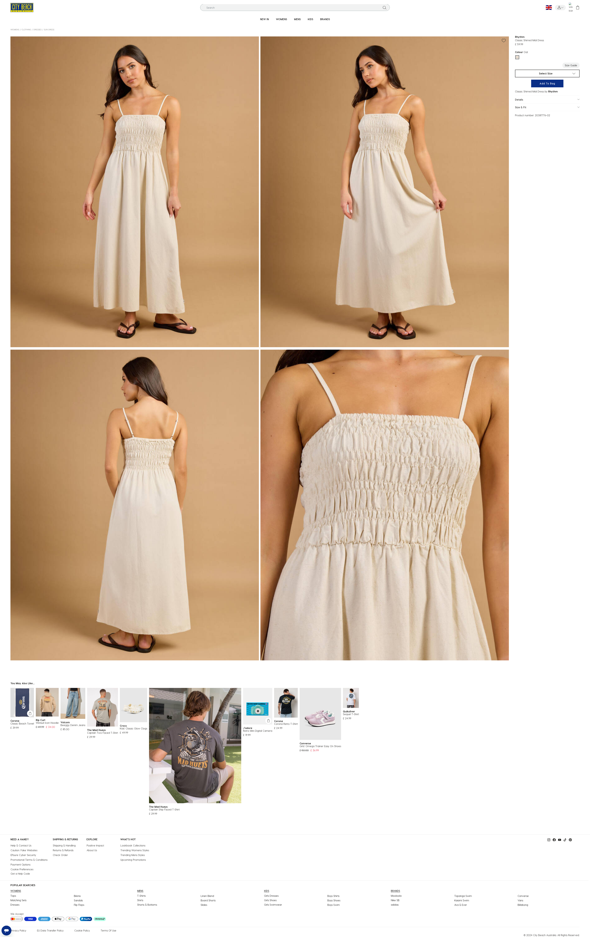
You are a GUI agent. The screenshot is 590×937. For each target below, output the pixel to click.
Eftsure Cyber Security (23, 855)
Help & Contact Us (21, 845)
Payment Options (20, 864)
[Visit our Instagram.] (548, 839)
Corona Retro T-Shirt (286, 723)
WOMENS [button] (281, 19)
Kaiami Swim (461, 900)
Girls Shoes (270, 900)
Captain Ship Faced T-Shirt (164, 809)
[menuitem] (264, 19)
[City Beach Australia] (21, 7)
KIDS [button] (310, 19)
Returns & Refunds (63, 850)
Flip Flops (79, 904)
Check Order (60, 855)
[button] (560, 7)
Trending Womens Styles (134, 850)
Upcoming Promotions (133, 859)
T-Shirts (141, 895)
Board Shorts (208, 900)
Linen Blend (207, 895)
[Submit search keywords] (384, 8)
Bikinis (77, 895)
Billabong (523, 904)
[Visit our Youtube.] (559, 839)
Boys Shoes (333, 900)
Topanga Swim (463, 895)
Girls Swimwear (273, 904)
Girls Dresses (271, 895)
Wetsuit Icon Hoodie (47, 722)
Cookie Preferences (22, 869)
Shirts (140, 900)
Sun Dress (49, 29)
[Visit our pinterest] (569, 839)
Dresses (37, 29)
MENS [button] (297, 19)
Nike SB (395, 900)
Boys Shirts (333, 895)
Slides (204, 904)
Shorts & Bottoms (147, 904)
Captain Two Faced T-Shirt (102, 732)
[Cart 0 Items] (578, 8)
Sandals (78, 900)
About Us (92, 850)
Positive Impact (95, 845)
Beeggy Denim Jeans (73, 725)
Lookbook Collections (132, 845)
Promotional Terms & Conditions (29, 859)
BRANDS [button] (325, 19)
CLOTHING (26, 29)
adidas (395, 904)
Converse (523, 895)
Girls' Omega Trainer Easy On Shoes (320, 746)
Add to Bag (547, 83)
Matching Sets (18, 900)
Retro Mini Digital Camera (257, 730)
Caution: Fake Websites (24, 850)
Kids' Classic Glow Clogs (133, 728)
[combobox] (295, 7)
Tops (13, 895)
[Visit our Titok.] (564, 839)
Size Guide (571, 65)
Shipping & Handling (64, 845)
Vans (520, 900)
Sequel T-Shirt (351, 714)
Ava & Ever (460, 904)
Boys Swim (333, 904)
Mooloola (396, 895)
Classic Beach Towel (22, 723)
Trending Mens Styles (132, 855)
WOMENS (14, 29)
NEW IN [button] (264, 19)
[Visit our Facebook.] (553, 839)
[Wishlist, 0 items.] (571, 7)
